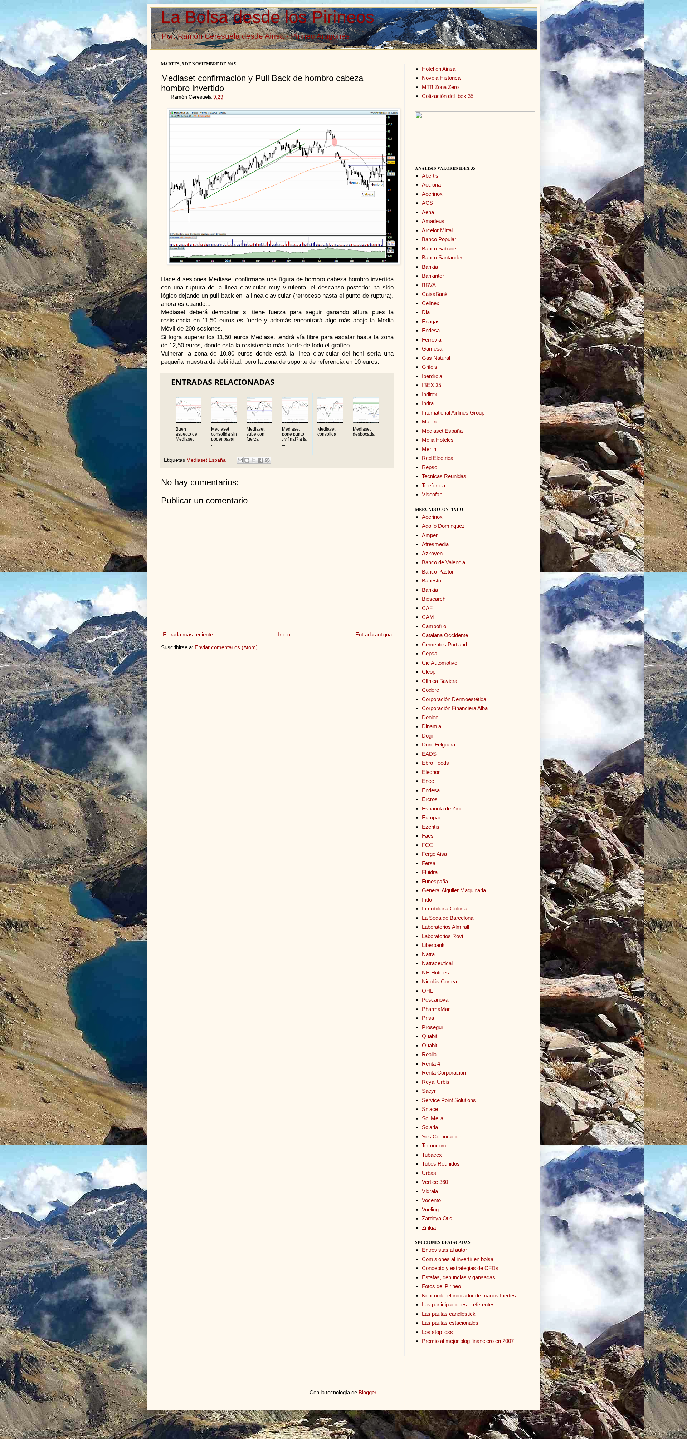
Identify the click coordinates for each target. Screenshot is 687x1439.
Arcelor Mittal (437, 230)
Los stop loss (437, 1332)
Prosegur (432, 1027)
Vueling (430, 1209)
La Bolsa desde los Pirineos (267, 17)
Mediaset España (206, 460)
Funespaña (435, 881)
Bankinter (433, 276)
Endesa (431, 330)
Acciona (431, 185)
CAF (427, 608)
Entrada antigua (373, 634)
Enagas (431, 321)
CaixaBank (435, 294)
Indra (428, 403)
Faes (428, 836)
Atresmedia (435, 544)
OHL (427, 991)
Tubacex (432, 1155)
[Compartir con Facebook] (260, 460)
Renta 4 (431, 1064)
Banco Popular (439, 239)
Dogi (427, 736)
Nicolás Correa (439, 981)
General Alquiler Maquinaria (454, 890)
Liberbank (433, 945)
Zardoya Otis (437, 1218)
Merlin (429, 449)
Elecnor (431, 772)
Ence (428, 781)
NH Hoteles (435, 972)
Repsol (430, 467)
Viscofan (432, 494)
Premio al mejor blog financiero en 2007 (468, 1341)
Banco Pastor (438, 572)
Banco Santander (442, 257)
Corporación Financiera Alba (455, 708)
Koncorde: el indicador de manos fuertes (469, 1295)
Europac (432, 817)
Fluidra (430, 872)
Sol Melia (432, 1118)
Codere (430, 690)
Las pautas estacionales (450, 1323)
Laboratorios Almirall (445, 927)
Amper (430, 535)
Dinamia (431, 726)
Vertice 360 (435, 1182)
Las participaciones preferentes (458, 1304)
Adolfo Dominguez (443, 526)
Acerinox (432, 194)
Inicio (284, 634)
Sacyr (429, 1091)
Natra (428, 954)
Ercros (430, 799)
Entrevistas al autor (444, 1250)
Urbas (429, 1173)
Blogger (367, 1392)
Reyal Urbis (435, 1082)
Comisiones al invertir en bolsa (457, 1259)
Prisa (428, 1018)
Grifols (429, 367)
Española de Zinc (442, 808)
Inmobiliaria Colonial (445, 908)
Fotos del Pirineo (441, 1286)
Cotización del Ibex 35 (447, 96)
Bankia (430, 267)
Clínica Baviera (439, 681)
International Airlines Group (453, 413)
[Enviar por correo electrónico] (240, 460)
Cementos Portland (444, 644)
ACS (427, 203)
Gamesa (432, 349)
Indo (427, 900)
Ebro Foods (435, 763)
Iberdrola (432, 376)
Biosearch (433, 599)
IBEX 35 (431, 385)
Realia (429, 1054)
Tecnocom (434, 1145)
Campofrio (434, 626)
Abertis (430, 176)
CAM (428, 617)
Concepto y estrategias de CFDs (460, 1268)
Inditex (429, 394)
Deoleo (430, 717)
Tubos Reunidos (441, 1164)
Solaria (430, 1127)
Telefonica (433, 485)
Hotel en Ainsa (438, 69)
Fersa (428, 863)
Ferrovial (432, 340)
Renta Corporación (444, 1073)
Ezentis (430, 827)
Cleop (428, 672)
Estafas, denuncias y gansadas (458, 1277)
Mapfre (430, 421)
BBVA (429, 285)
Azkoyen (432, 553)
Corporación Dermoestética (454, 699)
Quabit (429, 1036)
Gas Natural (436, 358)
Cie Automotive (439, 663)
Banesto (431, 580)
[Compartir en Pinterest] (267, 460)
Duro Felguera (438, 744)
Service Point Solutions (449, 1100)
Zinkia (429, 1228)
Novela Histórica (441, 78)
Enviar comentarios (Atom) (226, 647)
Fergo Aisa (434, 854)
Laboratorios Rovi (442, 936)
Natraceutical (437, 963)
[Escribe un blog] (246, 460)
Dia (426, 312)
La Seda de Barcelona (447, 918)
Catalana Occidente (445, 635)
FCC (427, 845)
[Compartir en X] (253, 460)
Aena (428, 212)
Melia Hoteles (438, 440)
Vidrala (430, 1191)
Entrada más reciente (188, 634)
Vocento (431, 1200)
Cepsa (429, 653)
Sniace (430, 1109)
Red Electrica (437, 458)
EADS (429, 754)
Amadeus (433, 221)
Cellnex (430, 303)
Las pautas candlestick (449, 1314)
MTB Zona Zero (440, 87)
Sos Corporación (441, 1136)
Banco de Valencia (443, 562)
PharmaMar (436, 1009)
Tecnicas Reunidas (444, 476)
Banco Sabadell (440, 248)
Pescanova (435, 1000)
